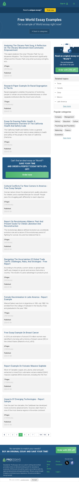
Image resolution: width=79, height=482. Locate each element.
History (57, 121)
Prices (58, 461)
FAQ (48, 472)
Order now (50, 10)
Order (49, 461)
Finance (68, 130)
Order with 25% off (67, 70)
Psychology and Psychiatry (65, 126)
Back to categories (40, 31)
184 (41, 435)
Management (69, 117)
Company (58, 117)
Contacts (59, 464)
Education (66, 121)
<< (4, 435)
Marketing (58, 130)
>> (49, 435)
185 (45, 435)
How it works (49, 467)
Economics (59, 135)
